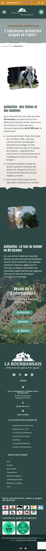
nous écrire (23, 415)
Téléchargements (14, 479)
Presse (10, 465)
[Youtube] (26, 375)
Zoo (10, 46)
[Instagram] (20, 375)
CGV (9, 487)
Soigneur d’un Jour (21, 429)
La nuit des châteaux (21, 443)
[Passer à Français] (31, 2)
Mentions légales (14, 476)
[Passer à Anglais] (26, 2)
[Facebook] (14, 375)
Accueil (4, 46)
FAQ (8, 461)
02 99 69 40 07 (23, 406)
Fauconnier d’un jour (21, 436)
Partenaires (12, 472)
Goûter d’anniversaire (22, 447)
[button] (4, 12)
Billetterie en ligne (14, 483)
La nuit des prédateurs (22, 432)
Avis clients (11, 469)
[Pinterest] (32, 375)
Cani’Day (16, 440)
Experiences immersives (23, 425)
